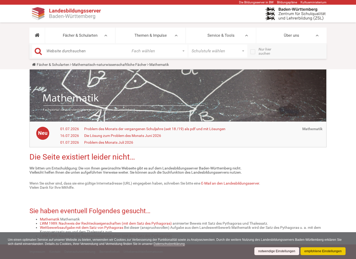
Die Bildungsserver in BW (256, 2)
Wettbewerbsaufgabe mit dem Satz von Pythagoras (81, 227)
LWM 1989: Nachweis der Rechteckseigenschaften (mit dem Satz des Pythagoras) (106, 223)
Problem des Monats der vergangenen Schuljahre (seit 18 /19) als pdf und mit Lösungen (154, 129)
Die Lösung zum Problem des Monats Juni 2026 (122, 136)
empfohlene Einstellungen (323, 251)
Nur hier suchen (265, 51)
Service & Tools (221, 35)
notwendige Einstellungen (276, 251)
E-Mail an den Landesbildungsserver (230, 183)
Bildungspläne (287, 2)
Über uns (291, 35)
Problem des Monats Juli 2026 (108, 142)
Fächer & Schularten (80, 35)
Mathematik (49, 219)
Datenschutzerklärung (169, 244)
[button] (37, 35)
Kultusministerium (313, 2)
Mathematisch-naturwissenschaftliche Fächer (109, 64)
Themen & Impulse (150, 35)
